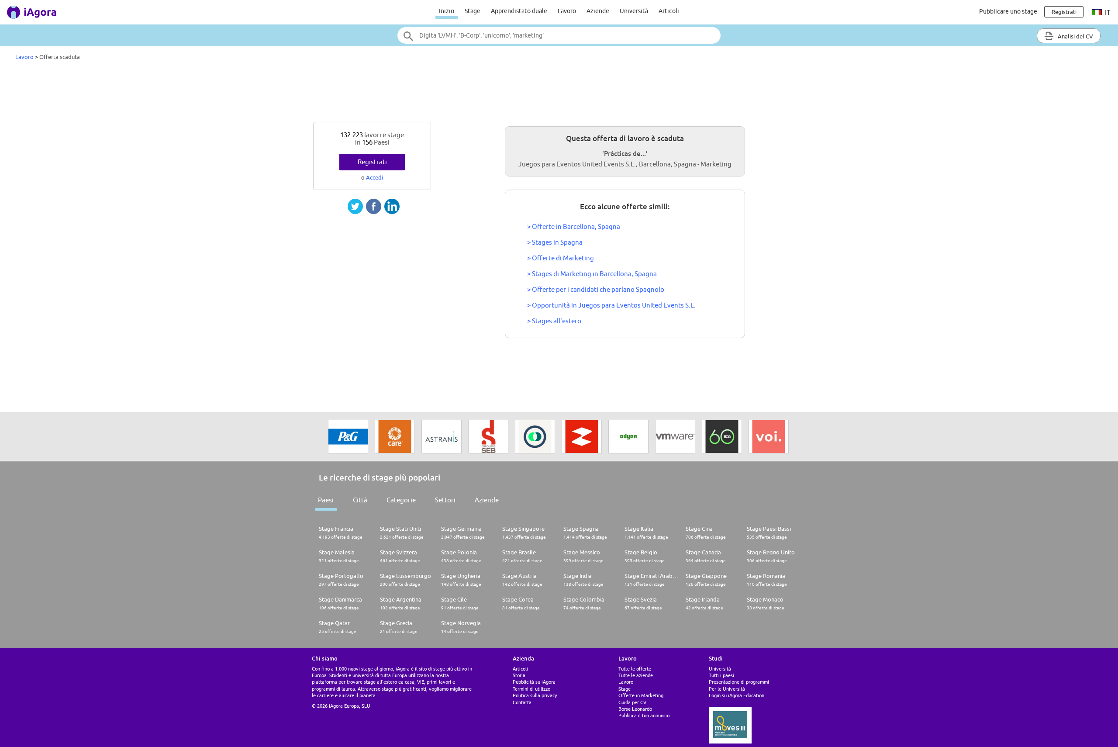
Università (634, 10)
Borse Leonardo (635, 709)
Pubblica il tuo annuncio (643, 715)
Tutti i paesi (721, 675)
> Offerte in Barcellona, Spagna (573, 226)
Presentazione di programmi (739, 682)
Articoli (669, 10)
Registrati (372, 162)
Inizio (446, 10)
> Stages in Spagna (555, 242)
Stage (472, 10)
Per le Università (727, 689)
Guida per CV (632, 702)
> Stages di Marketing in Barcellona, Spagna (592, 273)
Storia (519, 675)
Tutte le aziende (635, 675)
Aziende (598, 10)
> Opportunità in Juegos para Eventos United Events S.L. (611, 305)
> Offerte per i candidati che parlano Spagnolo (595, 289)
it (1107, 12)
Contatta (522, 702)
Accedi (374, 177)
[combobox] (559, 35)
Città (360, 500)
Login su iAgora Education (736, 695)
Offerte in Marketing (640, 695)
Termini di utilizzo (531, 689)
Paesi (326, 500)
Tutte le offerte (634, 668)
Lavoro (567, 10)
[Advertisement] (559, 93)
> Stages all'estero (554, 321)
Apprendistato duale (519, 10)
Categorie (401, 500)
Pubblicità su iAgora (534, 682)
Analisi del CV (1074, 36)
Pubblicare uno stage (1008, 11)
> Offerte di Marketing (560, 258)
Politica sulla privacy (535, 695)
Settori (445, 500)
